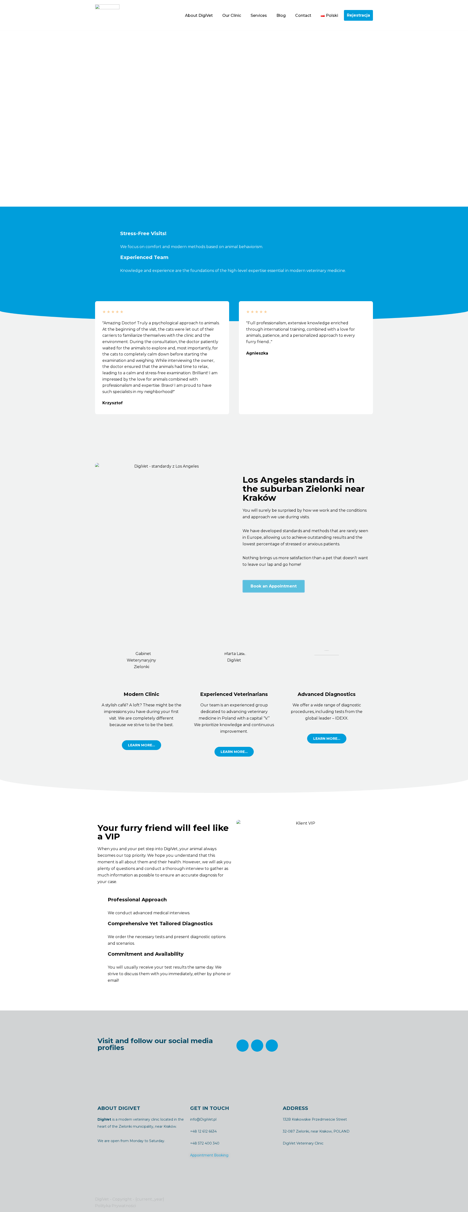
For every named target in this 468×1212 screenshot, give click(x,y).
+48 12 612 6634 (203, 1131)
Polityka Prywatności (115, 1205)
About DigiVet (199, 15)
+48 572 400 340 (204, 1143)
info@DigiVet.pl (203, 1119)
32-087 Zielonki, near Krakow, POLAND (316, 1131)
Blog (281, 15)
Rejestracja (358, 15)
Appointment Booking (209, 1155)
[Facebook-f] (242, 1045)
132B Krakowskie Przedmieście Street (315, 1119)
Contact (303, 15)
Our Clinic (231, 15)
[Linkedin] (272, 1045)
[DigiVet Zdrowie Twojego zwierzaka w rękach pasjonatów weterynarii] (107, 15)
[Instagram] (257, 1045)
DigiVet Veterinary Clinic (303, 1143)
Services (259, 15)
